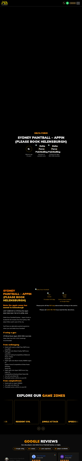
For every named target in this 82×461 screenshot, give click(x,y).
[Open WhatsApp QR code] (67, 3)
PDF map (52, 305)
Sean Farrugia (34, 456)
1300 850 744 (64, 3)
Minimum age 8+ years (29, 155)
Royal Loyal (62, 456)
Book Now (72, 3)
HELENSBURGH (18, 307)
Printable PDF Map (49, 299)
